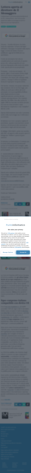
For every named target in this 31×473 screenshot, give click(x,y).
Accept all (23, 252)
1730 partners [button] (11, 233)
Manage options (8, 252)
